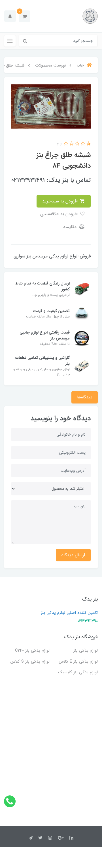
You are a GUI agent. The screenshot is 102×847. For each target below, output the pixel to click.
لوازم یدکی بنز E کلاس (78, 661)
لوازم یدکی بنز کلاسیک (78, 672)
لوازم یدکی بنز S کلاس (30, 661)
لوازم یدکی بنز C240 (32, 650)
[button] (24, 16)
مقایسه (70, 226)
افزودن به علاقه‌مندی (59, 213)
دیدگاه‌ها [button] (84, 397)
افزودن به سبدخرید (60, 201)
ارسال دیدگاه (73, 555)
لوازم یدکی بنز (85, 650)
